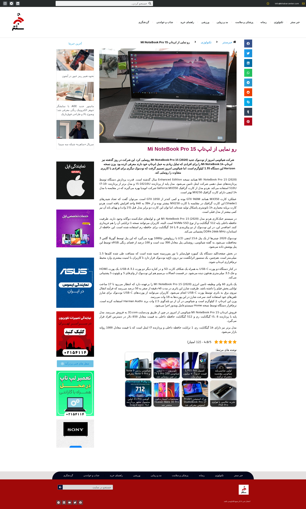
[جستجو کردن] (60, 487)
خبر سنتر (295, 22)
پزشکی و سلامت (244, 22)
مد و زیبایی (222, 22)
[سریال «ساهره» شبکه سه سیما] (75, 129)
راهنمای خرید (187, 22)
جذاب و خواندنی (164, 22)
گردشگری (143, 22)
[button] (248, 44)
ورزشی (205, 22)
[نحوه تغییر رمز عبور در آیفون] (75, 59)
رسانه (263, 22)
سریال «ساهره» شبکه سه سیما (76, 144)
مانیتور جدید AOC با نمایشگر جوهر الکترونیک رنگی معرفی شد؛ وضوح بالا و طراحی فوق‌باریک (75, 110)
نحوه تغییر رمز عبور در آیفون (78, 76)
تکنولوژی (278, 22)
